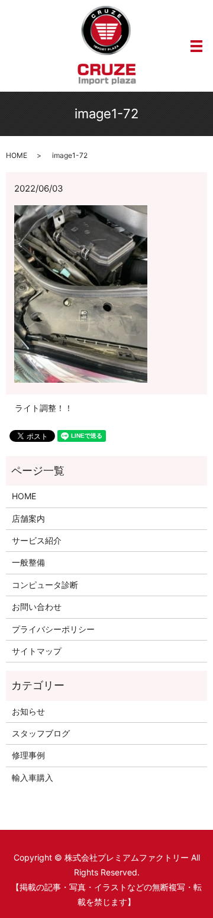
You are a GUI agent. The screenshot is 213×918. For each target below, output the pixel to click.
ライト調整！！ (44, 408)
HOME (16, 155)
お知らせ (28, 711)
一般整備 (28, 562)
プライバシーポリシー (53, 629)
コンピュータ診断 (45, 585)
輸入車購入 (32, 777)
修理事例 (28, 755)
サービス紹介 (37, 540)
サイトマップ (37, 651)
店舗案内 (28, 518)
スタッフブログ (41, 733)
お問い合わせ (37, 607)
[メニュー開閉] (196, 46)
